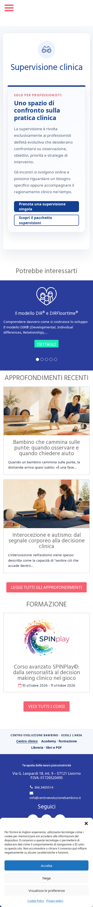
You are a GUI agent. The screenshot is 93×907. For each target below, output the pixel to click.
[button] (86, 823)
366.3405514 (43, 787)
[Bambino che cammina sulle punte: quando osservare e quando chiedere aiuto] (46, 411)
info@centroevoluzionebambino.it (55, 798)
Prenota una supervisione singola (42, 207)
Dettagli (46, 344)
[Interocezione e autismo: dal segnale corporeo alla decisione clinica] (46, 504)
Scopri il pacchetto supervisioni (35, 220)
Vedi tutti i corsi (46, 706)
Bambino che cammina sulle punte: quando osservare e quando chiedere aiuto (46, 448)
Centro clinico (27, 741)
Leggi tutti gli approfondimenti (46, 587)
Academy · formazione (59, 741)
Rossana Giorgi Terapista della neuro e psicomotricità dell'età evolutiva (46, 13)
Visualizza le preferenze (46, 890)
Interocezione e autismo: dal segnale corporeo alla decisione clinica (47, 541)
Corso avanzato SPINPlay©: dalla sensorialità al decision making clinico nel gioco (46, 673)
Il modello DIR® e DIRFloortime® (46, 313)
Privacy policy (54, 901)
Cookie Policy (36, 901)
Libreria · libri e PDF (46, 747)
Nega (46, 878)
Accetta (46, 865)
